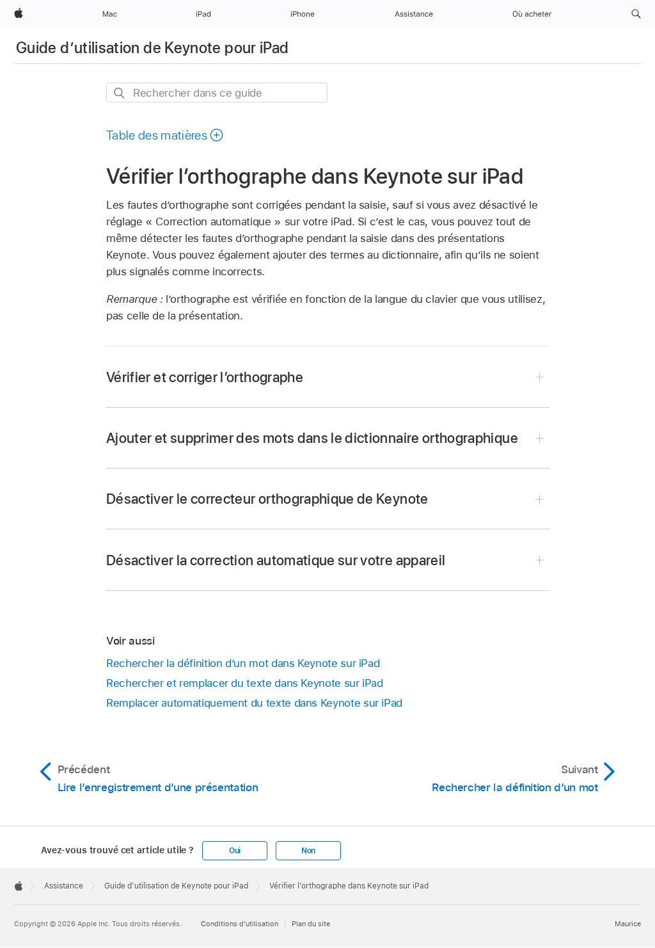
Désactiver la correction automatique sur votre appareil (275, 560)
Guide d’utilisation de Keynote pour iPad (152, 47)
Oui (235, 850)
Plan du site (311, 923)
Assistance (63, 885)
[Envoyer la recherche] (120, 93)
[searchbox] (217, 92)
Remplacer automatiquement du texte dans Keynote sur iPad (254, 702)
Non (308, 850)
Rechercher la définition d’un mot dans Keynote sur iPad (242, 663)
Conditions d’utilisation (239, 923)
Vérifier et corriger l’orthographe (204, 377)
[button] (636, 14)
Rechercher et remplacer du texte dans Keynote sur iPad (244, 683)
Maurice (628, 923)
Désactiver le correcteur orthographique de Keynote (267, 498)
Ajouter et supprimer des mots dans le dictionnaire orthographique (312, 438)
